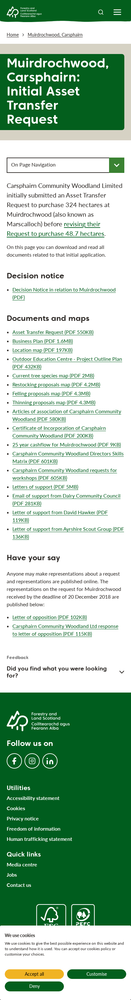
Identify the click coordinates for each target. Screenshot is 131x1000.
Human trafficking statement (39, 839)
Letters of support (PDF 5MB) (45, 487)
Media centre (22, 864)
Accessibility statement (33, 798)
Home (13, 34)
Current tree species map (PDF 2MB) (53, 375)
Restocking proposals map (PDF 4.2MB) (56, 384)
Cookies (16, 808)
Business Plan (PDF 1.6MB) (42, 341)
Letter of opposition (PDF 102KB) (49, 617)
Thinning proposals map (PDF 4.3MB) (53, 402)
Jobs (12, 875)
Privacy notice (23, 818)
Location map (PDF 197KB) (42, 350)
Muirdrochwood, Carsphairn (55, 34)
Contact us (19, 885)
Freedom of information (33, 829)
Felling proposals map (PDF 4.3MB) (51, 393)
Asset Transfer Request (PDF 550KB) (52, 332)
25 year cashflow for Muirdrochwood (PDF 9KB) (66, 444)
